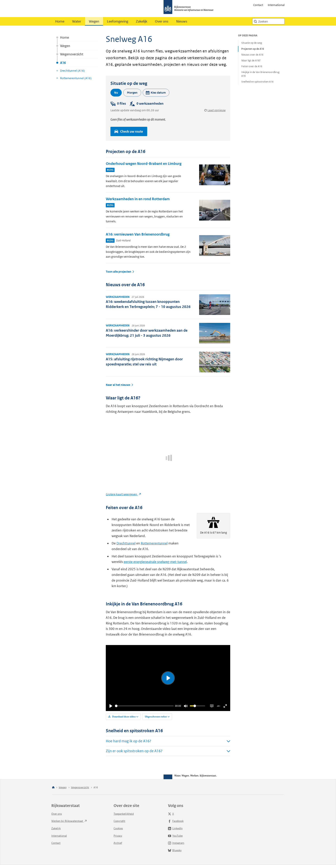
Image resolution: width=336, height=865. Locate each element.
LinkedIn (177, 828)
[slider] (144, 706)
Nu (116, 92)
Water (76, 21)
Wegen (94, 21)
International (276, 5)
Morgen (132, 92)
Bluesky (177, 850)
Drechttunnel (126, 543)
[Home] (53, 787)
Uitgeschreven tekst (156, 716)
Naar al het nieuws (118, 385)
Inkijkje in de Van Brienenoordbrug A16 (260, 73)
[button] (156, 92)
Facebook (178, 821)
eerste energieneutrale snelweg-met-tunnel (155, 562)
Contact (258, 5)
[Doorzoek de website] (255, 21)
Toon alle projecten (118, 271)
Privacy (118, 835)
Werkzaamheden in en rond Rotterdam (138, 199)
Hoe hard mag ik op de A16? (128, 741)
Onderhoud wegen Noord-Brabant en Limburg (143, 163)
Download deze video (124, 716)
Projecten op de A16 (252, 48)
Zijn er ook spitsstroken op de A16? (134, 751)
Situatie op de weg (251, 42)
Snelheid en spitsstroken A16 (257, 81)
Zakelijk (141, 21)
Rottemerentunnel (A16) (76, 78)
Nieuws (181, 21)
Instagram (178, 843)
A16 (63, 63)
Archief (118, 843)
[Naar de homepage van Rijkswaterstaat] (190, 8)
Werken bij (67, 821)
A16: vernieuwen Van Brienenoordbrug (138, 234)
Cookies (118, 828)
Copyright (119, 821)
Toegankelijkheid (124, 813)
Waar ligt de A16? (251, 60)
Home (59, 21)
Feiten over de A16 (251, 66)
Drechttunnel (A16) (72, 70)
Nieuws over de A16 (252, 54)
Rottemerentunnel (154, 543)
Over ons (161, 21)
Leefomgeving (117, 21)
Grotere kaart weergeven (122, 494)
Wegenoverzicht (71, 54)
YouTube (177, 835)
